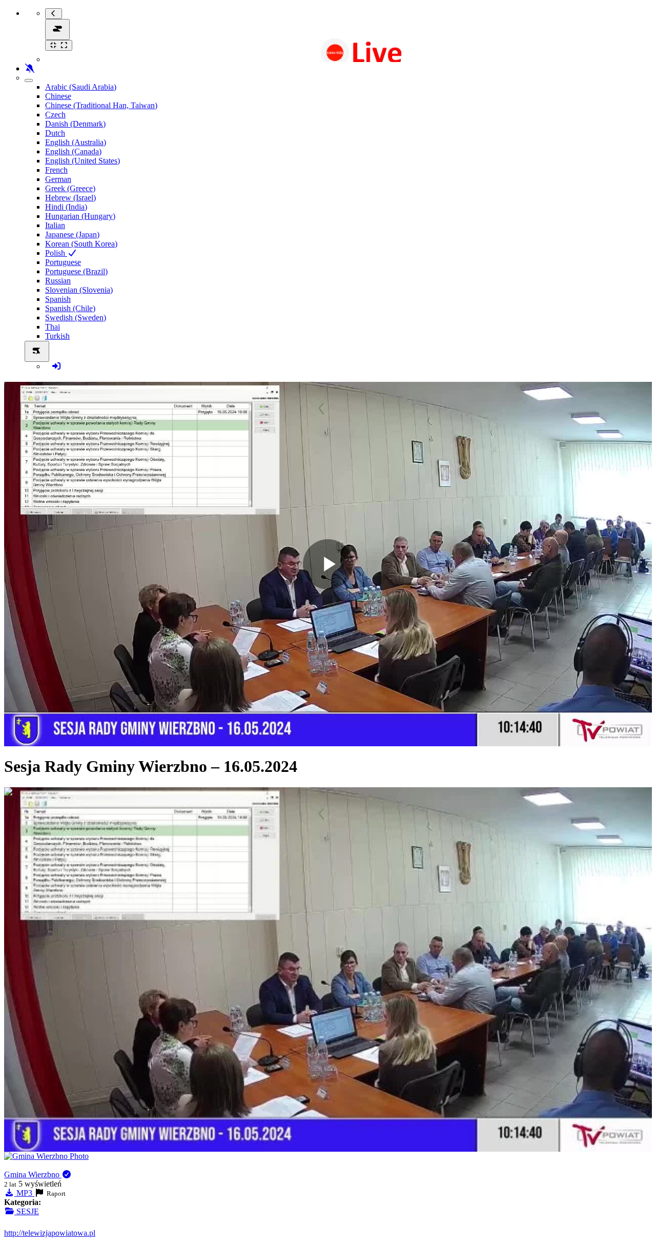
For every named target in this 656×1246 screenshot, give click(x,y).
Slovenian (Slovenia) (79, 289)
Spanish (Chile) (70, 308)
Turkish (57, 336)
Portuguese (63, 262)
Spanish (58, 299)
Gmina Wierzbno (32, 1174)
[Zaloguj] (56, 366)
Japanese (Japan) (72, 234)
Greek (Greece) (70, 188)
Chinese (58, 96)
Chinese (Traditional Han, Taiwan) (101, 105)
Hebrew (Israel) (70, 197)
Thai (52, 326)
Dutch (55, 133)
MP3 (24, 1193)
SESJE (26, 1211)
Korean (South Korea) (81, 243)
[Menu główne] (57, 29)
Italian (55, 225)
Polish (56, 253)
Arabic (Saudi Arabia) (80, 87)
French (56, 170)
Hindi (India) (66, 206)
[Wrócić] (53, 13)
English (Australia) (75, 142)
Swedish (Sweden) (75, 317)
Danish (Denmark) (75, 123)
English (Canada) (73, 151)
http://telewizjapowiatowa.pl (49, 1233)
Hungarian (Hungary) (80, 216)
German (58, 179)
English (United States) (82, 160)
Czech (55, 114)
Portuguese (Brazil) (76, 271)
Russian (58, 280)
